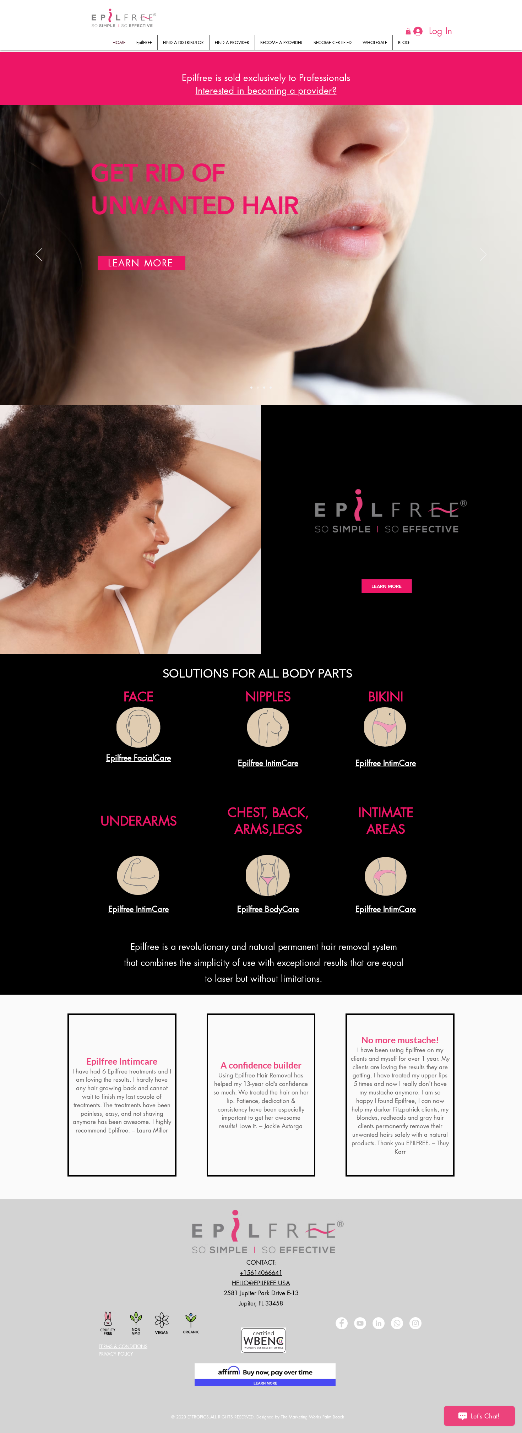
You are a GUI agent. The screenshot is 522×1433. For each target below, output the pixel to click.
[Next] (483, 255)
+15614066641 (261, 1273)
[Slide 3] (264, 387)
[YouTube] (360, 1323)
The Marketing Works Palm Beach (312, 1417)
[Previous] (39, 255)
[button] (266, 91)
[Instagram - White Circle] (415, 1323)
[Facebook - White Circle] (342, 1323)
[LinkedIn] (379, 1323)
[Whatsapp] (397, 1323)
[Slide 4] (271, 387)
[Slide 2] (258, 387)
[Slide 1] (251, 387)
